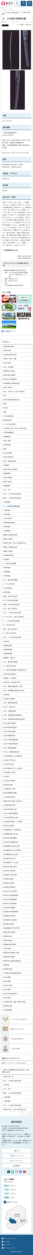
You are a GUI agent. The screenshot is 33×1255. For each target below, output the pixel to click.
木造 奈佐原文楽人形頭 (11, 817)
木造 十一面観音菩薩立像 (11, 752)
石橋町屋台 (7, 527)
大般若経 (6, 465)
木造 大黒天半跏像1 (10, 731)
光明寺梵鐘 (7, 445)
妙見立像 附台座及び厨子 (12, 682)
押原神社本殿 (8, 936)
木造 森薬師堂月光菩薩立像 (13, 715)
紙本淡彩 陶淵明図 (9, 908)
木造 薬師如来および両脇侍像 (13, 756)
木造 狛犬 (7, 776)
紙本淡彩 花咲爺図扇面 (11, 895)
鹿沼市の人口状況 (12, 1202)
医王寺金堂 (7, 998)
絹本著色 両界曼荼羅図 (11, 912)
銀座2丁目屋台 (8, 551)
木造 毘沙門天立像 (9, 760)
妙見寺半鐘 (7, 350)
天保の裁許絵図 (8, 416)
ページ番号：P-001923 (24, 24)
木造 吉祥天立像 (9, 764)
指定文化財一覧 (8, 1076)
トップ (4, 12)
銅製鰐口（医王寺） (10, 658)
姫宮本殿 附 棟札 (9, 346)
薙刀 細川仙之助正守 (11, 629)
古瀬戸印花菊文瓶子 (10, 674)
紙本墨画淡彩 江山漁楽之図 (12, 830)
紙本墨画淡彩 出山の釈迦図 (12, 850)
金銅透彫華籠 (8, 654)
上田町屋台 (7, 502)
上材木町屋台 (8, 588)
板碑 (5, 449)
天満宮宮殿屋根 (8, 432)
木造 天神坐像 (8, 367)
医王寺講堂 (7, 977)
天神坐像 (6, 694)
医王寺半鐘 (7, 363)
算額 (5, 412)
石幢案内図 (7, 436)
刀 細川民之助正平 (10, 666)
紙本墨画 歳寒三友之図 (11, 834)
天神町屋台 (7, 567)
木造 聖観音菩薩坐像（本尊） (13, 686)
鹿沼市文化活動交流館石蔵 (12, 961)
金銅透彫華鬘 (8, 649)
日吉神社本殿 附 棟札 (10, 354)
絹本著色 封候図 (9, 883)
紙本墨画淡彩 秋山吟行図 (11, 928)
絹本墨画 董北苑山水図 (11, 854)
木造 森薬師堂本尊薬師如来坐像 (14, 719)
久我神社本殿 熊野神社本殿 (12, 973)
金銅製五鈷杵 (8, 645)
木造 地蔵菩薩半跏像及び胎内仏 (14, 690)
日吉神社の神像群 (9, 699)
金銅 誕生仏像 (8, 785)
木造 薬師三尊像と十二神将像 (13, 821)
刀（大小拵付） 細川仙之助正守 (14, 617)
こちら (16, 250)
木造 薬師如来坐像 (9, 797)
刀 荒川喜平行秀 (9, 584)
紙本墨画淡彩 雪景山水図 (11, 846)
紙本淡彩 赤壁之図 (9, 871)
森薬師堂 (6, 965)
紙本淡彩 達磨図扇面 (10, 899)
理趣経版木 (7, 486)
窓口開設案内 (17, 1142)
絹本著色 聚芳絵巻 (9, 916)
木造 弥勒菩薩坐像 (10, 748)
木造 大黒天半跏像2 (10, 723)
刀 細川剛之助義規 (10, 563)
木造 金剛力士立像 (9, 772)
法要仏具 (6, 641)
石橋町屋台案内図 (9, 522)
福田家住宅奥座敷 (9, 957)
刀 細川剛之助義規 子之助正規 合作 (15, 670)
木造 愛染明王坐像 (9, 805)
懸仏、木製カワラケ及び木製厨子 (14, 391)
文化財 (8, 12)
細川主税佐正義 (10, 132)
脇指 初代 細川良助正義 (11, 604)
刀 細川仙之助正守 (10, 633)
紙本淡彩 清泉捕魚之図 (11, 842)
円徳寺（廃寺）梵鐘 (10, 359)
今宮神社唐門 (8, 1010)
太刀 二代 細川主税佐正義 (12, 613)
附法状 (6, 408)
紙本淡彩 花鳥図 (9, 826)
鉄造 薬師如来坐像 (10, 461)
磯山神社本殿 (8, 1006)
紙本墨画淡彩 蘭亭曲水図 (11, 383)
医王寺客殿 (7, 981)
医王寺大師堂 (8, 985)
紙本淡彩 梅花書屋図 (10, 838)
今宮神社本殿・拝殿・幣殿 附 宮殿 (14, 1002)
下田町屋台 (7, 510)
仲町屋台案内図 (8, 555)
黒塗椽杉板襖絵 (8, 879)
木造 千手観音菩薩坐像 (11, 740)
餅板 (5, 404)
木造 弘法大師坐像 (9, 781)
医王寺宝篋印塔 (8, 457)
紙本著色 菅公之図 (9, 858)
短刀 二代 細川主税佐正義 (12, 494)
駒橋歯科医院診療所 (10, 944)
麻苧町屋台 (7, 592)
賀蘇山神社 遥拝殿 (9, 375)
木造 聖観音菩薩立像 (11, 703)
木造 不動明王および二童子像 (13, 768)
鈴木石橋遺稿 (8, 477)
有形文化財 (15, 12)
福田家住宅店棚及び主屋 (11, 953)
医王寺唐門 (7, 989)
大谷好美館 (7, 948)
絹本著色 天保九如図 (10, 875)
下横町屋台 (7, 531)
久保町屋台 (7, 576)
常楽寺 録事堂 (8, 940)
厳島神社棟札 (8, 420)
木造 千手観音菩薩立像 (11, 744)
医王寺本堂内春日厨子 (11, 994)
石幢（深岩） (8, 440)
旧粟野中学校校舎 (9, 371)
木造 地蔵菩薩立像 (9, 735)
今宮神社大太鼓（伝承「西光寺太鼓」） (16, 428)
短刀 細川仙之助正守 (11, 608)
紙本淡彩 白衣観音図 (10, 379)
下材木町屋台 (8, 518)
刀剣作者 (6, 1085)
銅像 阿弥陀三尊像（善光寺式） (14, 801)
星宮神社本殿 (8, 969)
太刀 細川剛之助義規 (11, 580)
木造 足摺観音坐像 (10, 711)
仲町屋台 (6, 559)
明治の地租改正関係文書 (11, 400)
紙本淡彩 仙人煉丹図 (10, 891)
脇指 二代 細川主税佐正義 (12, 498)
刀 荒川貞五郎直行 (10, 424)
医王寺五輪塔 (8, 453)
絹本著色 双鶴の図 (9, 887)
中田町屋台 (7, 514)
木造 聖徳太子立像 (9, 789)
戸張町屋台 (7, 572)
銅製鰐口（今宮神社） (11, 678)
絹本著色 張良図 (9, 924)
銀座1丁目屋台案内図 (10, 535)
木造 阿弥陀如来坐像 (10, 727)
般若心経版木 (8, 481)
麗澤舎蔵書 (7, 473)
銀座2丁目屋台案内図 (10, 547)
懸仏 (5, 395)
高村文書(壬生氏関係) (10, 469)
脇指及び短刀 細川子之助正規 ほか (15, 543)
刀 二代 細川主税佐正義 (11, 621)
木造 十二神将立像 (9, 707)
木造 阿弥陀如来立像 (10, 809)
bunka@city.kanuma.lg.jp (15, 285)
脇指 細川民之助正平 (11, 596)
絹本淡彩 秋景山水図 (10, 867)
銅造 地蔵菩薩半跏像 (10, 793)
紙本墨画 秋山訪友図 (10, 920)
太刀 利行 (7, 490)
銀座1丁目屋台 (8, 539)
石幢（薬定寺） (8, 387)
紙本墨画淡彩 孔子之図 (11, 862)
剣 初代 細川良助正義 (11, 600)
